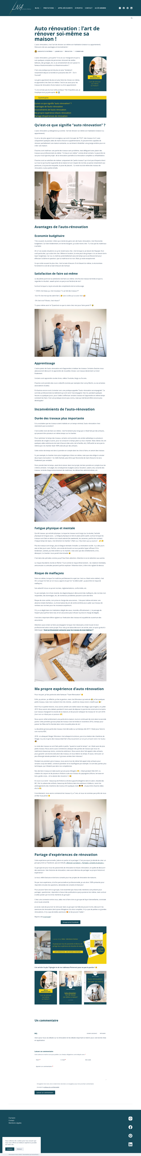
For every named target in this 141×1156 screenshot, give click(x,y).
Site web (88, 1060)
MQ (36, 1033)
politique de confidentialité (51, 1087)
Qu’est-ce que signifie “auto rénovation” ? (53, 103)
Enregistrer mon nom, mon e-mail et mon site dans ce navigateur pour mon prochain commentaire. (65, 1084)
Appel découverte (65, 8)
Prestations (48, 8)
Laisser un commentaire (44, 1092)
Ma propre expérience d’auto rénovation (53, 113)
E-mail (63, 1060)
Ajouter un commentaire (44, 1066)
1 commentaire (78, 51)
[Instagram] (120, 8)
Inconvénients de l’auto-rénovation (50, 109)
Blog (37, 8)
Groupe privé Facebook (70, 922)
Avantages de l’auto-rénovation (49, 106)
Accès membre (100, 8)
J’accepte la (48, 1087)
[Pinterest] (128, 8)
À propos (79, 8)
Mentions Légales (15, 1123)
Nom (38, 1060)
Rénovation (68, 51)
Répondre (103, 1033)
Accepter (9, 1149)
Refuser (19, 1149)
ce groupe (46, 917)
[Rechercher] (131, 18)
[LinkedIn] (131, 8)
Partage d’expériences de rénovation (51, 116)
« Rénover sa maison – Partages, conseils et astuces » (85, 863)
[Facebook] (124, 8)
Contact (88, 8)
